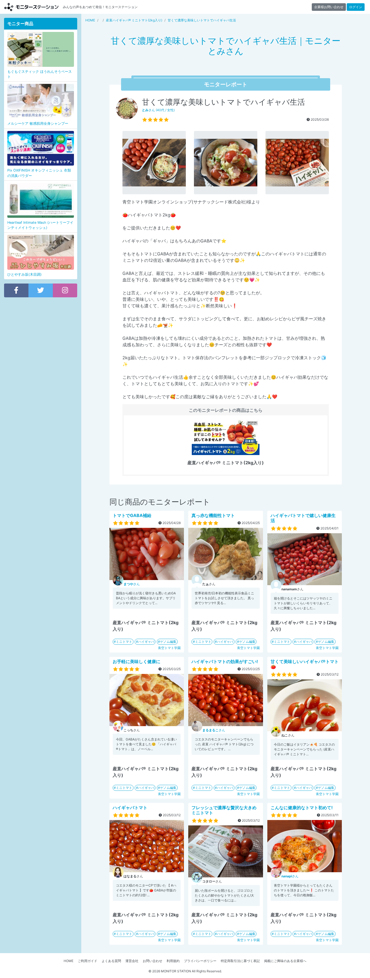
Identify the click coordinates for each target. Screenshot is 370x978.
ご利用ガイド (87, 961)
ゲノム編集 (168, 642)
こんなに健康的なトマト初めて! (302, 807)
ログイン (355, 7)
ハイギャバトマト (130, 807)
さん (132, 584)
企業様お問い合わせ (328, 7)
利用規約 (173, 961)
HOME (68, 961)
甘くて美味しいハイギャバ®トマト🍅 (305, 664)
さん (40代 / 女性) (158, 110)
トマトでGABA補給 (132, 515)
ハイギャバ (146, 642)
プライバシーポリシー (200, 961)
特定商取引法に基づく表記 (240, 961)
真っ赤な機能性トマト (213, 515)
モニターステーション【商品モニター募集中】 (31, 7)
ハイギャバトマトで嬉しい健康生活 (303, 518)
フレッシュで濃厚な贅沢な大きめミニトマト (224, 810)
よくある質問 (111, 961)
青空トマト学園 (169, 648)
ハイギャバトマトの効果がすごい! (225, 661)
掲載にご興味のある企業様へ (285, 961)
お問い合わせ (152, 961)
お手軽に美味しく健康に (136, 661)
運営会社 (131, 961)
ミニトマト (124, 642)
